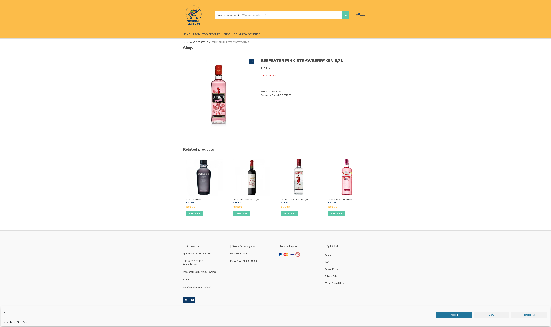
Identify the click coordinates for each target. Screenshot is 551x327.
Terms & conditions (334, 283)
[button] (251, 61)
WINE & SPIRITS (197, 42)
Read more (194, 213)
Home (185, 42)
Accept (454, 314)
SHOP (227, 34)
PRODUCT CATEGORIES (206, 34)
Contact (329, 255)
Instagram (192, 300)
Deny (491, 314)
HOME (186, 34)
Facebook (186, 300)
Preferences (529, 314)
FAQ (327, 262)
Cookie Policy (9, 322)
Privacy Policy (22, 322)
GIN (208, 42)
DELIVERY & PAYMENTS (247, 34)
